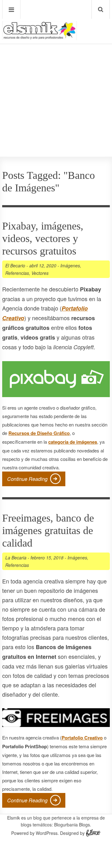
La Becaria (15, 557)
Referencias (17, 273)
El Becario (15, 265)
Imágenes (70, 265)
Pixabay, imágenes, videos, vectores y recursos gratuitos (42, 238)
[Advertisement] (56, 81)
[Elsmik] (39, 37)
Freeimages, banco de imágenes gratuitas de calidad (48, 530)
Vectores (40, 273)
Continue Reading (27, 478)
